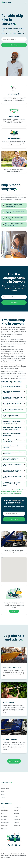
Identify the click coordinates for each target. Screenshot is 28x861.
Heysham (4, 491)
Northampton (5, 822)
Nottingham (4, 816)
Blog (2, 791)
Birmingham (17, 807)
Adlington (18, 493)
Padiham (19, 490)
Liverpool (16, 810)
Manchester (4, 810)
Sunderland (4, 826)
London (3, 807)
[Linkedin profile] (16, 846)
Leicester (16, 822)
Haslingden (4, 493)
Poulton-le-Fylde (11, 491)
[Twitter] (19, 846)
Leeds (2, 813)
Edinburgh (4, 829)
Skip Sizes (14, 611)
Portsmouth (17, 826)
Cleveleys (10, 493)
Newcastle (17, 819)
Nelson (24, 490)
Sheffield (16, 813)
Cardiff (16, 816)
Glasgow (3, 819)
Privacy (3, 794)
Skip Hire (3, 785)
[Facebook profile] (8, 846)
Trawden (19, 491)
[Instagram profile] (12, 846)
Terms (3, 797)
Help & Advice (14, 761)
